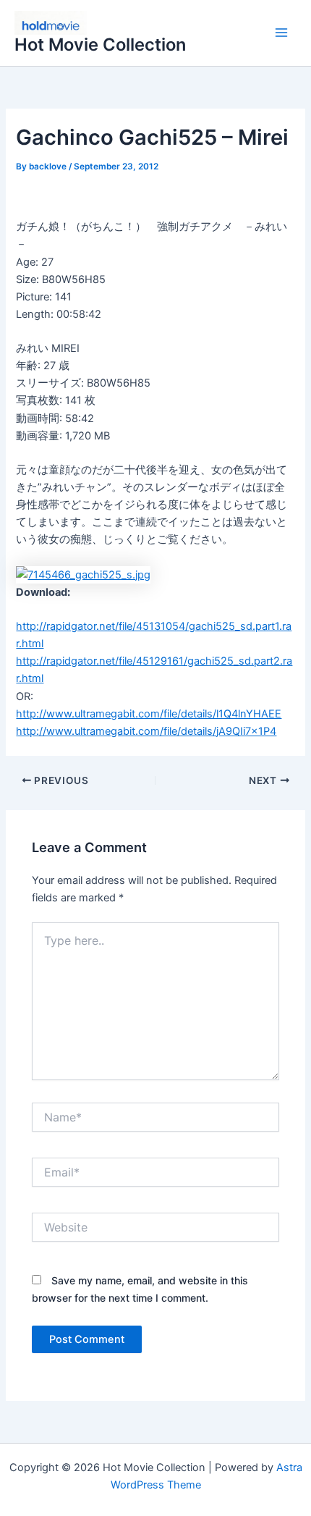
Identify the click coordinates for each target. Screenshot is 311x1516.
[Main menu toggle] (281, 33)
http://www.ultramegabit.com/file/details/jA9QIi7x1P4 (146, 731)
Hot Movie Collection (100, 44)
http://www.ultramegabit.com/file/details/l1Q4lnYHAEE (148, 713)
